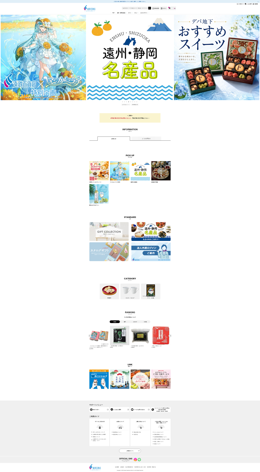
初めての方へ (96, 409)
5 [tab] (130, 101)
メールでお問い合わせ (139, 409)
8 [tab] (136, 101)
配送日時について (117, 434)
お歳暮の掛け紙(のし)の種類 (99, 434)
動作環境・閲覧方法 (151, 467)
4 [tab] (128, 101)
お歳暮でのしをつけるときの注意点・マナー (99, 439)
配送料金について (117, 432)
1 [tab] (122, 101)
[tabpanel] (43, 57)
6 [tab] (132, 101)
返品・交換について (158, 441)
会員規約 (122, 467)
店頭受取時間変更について (160, 436)
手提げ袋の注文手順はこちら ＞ (140, 118)
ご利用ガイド (241, 4)
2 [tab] (124, 101)
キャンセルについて (158, 432)
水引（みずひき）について (99, 432)
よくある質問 (249, 4)
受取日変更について (158, 434)
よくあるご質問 (117, 409)
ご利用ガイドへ (130, 451)
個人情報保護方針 (129, 467)
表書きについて (96, 436)
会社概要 (117, 467)
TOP (113, 13)
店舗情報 (256, 4)
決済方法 (136, 434)
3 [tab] (126, 101)
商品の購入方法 (137, 432)
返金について (157, 443)
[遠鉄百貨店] (89, 10)
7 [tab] (134, 101)
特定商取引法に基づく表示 (140, 467)
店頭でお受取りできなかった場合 (161, 439)
